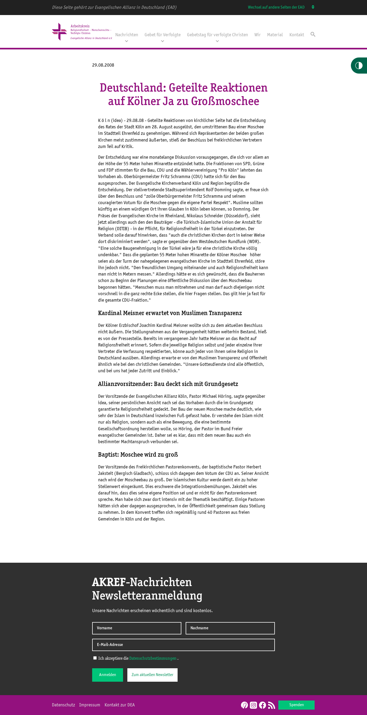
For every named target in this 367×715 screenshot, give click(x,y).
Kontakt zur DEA (120, 705)
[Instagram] (253, 705)
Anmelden (107, 675)
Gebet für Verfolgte (163, 34)
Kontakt (296, 34)
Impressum (89, 705)
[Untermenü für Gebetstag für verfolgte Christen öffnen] (217, 40)
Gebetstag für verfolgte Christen (217, 34)
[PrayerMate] (244, 705)
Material (275, 34)
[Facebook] (262, 705)
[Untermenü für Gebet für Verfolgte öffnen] (162, 40)
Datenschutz (63, 705)
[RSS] (271, 705)
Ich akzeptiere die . (138, 658)
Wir (257, 34)
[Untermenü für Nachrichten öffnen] (126, 40)
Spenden (296, 705)
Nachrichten (126, 34)
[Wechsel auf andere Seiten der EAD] (310, 7)
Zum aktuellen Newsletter (152, 675)
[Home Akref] (82, 41)
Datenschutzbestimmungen (153, 658)
